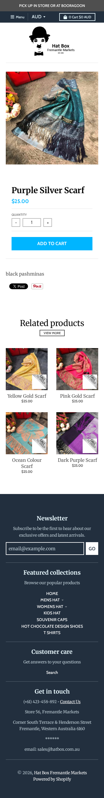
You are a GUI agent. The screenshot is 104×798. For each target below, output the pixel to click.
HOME (52, 593)
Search (52, 672)
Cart (80, 17)
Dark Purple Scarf (77, 460)
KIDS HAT (52, 613)
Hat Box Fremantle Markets (60, 772)
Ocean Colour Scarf (27, 463)
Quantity (19, 215)
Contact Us (70, 701)
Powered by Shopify (52, 779)
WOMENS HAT (50, 606)
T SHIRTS (52, 632)
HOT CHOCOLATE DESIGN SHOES (52, 626)
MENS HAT (50, 599)
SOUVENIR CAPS (52, 619)
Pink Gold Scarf (77, 396)
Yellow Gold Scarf (27, 396)
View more (52, 333)
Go (92, 548)
